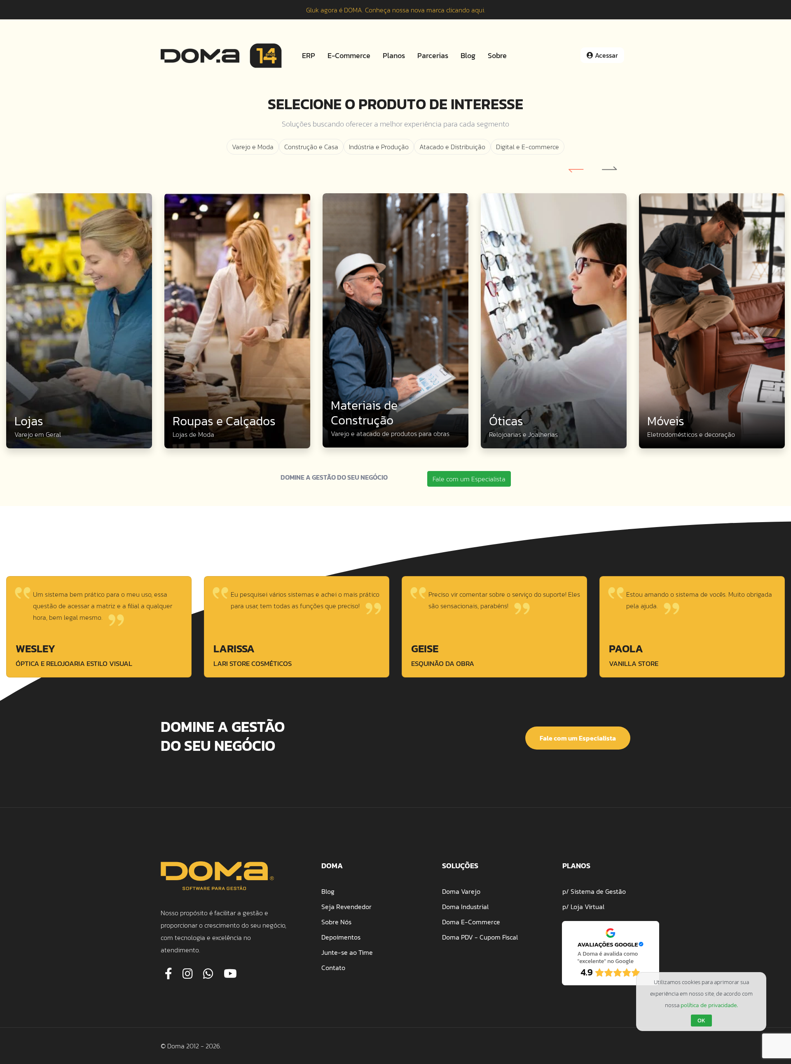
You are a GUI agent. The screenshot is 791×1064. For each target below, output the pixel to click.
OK (701, 1020)
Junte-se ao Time (347, 952)
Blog (468, 55)
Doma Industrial (465, 907)
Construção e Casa (311, 147)
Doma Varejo (461, 891)
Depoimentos (340, 937)
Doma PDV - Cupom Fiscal (480, 937)
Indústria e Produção (379, 147)
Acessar (605, 55)
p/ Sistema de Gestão (594, 891)
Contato (333, 968)
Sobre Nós (336, 922)
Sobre (497, 55)
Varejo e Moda (253, 147)
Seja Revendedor (346, 907)
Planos (394, 55)
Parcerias (432, 55)
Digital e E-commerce (527, 147)
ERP (308, 55)
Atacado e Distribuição (452, 147)
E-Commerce (349, 55)
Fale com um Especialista (469, 479)
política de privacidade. (709, 1005)
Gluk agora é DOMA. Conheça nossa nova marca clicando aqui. (395, 10)
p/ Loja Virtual (583, 907)
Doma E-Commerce (471, 922)
